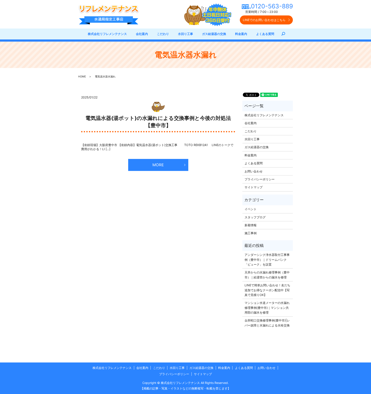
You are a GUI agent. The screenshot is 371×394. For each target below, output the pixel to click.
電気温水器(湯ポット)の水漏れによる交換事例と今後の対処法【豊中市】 (158, 121)
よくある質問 (265, 34)
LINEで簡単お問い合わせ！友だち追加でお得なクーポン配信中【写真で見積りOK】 (267, 290)
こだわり (163, 34)
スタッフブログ (255, 217)
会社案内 (142, 34)
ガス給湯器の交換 (214, 34)
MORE (158, 165)
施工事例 (251, 233)
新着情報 (251, 225)
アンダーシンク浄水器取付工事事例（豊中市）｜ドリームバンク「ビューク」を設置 (267, 259)
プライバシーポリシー (260, 179)
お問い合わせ (254, 171)
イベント (251, 209)
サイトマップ (254, 187)
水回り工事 (185, 34)
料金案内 (241, 34)
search (285, 34)
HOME (82, 76)
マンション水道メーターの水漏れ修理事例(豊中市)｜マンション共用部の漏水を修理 (267, 307)
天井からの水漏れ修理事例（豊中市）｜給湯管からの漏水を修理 (267, 274)
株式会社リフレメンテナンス (107, 34)
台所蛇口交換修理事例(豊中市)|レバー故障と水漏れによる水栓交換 (267, 323)
